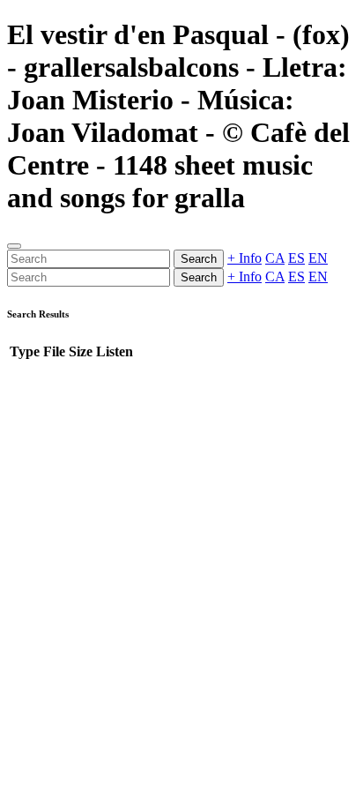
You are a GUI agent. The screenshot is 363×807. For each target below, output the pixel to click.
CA (275, 257)
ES (296, 257)
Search (199, 258)
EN (318, 257)
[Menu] (14, 246)
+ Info (244, 257)
